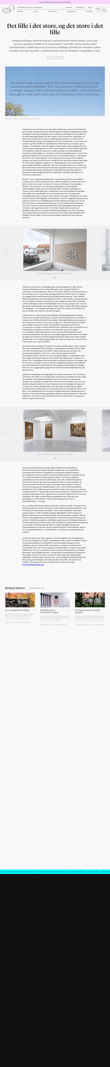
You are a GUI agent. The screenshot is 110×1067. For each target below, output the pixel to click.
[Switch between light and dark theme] (104, 10)
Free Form (71, 11)
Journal (89, 11)
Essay (35, 11)
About (90, 7)
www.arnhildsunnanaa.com (33, 564)
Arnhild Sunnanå (56, 58)
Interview (53, 11)
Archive (69, 7)
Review (20, 11)
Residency (80, 7)
